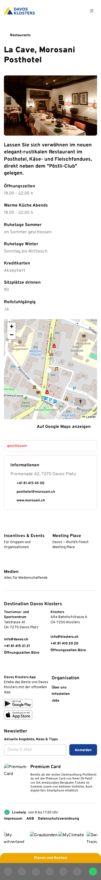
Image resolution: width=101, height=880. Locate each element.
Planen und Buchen (50, 858)
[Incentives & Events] (6, 528)
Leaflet (90, 417)
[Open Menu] (92, 11)
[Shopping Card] (78, 10)
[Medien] (6, 564)
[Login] (65, 10)
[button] (50, 369)
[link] (6, 666)
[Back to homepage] (19, 11)
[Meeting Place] (54, 528)
